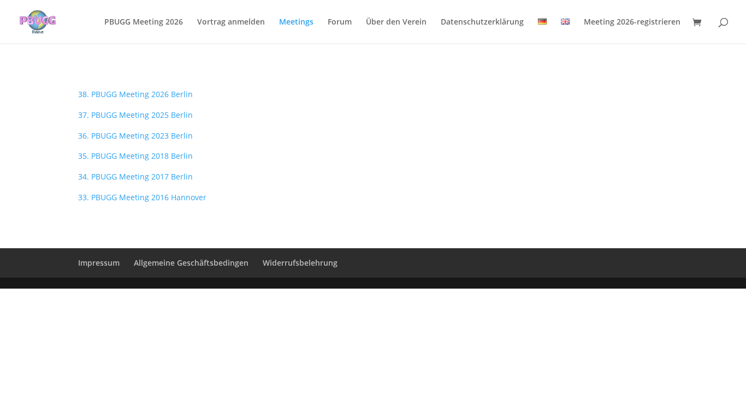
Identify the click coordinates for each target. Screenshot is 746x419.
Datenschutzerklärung (482, 22)
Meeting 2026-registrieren (632, 22)
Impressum (99, 263)
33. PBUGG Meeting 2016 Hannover (142, 197)
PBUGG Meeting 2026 (143, 22)
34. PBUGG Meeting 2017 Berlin (135, 176)
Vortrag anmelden (231, 22)
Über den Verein (396, 22)
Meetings (296, 22)
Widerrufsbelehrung (300, 263)
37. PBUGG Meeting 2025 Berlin (135, 115)
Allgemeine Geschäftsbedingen (191, 263)
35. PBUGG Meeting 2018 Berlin (135, 156)
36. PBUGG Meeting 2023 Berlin (135, 135)
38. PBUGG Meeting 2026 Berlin (135, 94)
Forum (340, 22)
